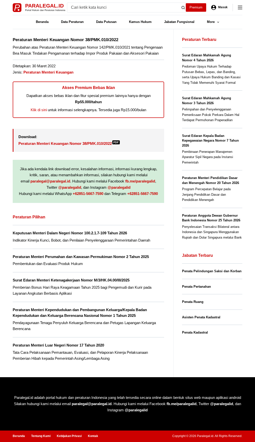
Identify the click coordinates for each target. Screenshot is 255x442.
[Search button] (183, 7)
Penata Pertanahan (196, 286)
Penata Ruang (192, 302)
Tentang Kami (41, 436)
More (211, 22)
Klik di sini (39, 110)
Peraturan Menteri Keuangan (48, 72)
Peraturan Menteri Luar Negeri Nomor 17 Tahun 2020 (58, 345)
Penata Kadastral (195, 332)
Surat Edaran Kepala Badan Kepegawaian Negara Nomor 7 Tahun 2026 (210, 140)
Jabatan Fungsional (179, 22)
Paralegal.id (44, 5)
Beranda (42, 22)
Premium (196, 7)
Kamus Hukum (140, 22)
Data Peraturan (72, 22)
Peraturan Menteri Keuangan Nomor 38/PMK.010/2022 (68, 143)
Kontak (93, 436)
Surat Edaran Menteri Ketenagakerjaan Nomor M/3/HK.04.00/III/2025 (71, 280)
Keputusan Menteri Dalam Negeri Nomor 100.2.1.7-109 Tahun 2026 (70, 233)
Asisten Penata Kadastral (201, 317)
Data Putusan (106, 22)
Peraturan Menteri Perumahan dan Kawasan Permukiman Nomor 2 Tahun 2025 (81, 257)
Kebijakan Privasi (69, 436)
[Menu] (240, 7)
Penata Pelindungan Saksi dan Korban (212, 271)
